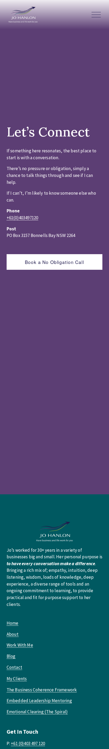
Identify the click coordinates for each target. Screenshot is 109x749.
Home (13, 623)
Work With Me (20, 645)
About (13, 634)
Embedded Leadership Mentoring (39, 701)
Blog (11, 656)
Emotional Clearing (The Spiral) (37, 712)
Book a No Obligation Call (54, 262)
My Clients (17, 679)
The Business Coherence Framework (42, 690)
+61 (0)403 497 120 (28, 743)
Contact (14, 667)
